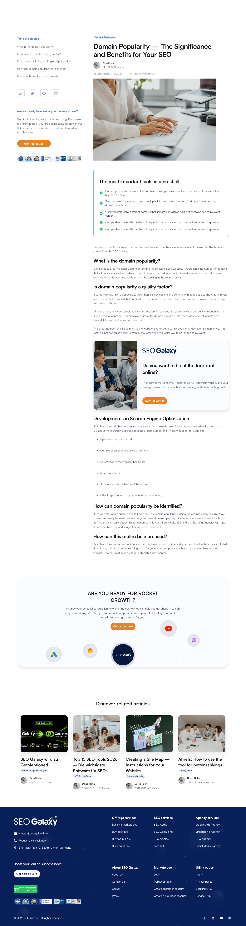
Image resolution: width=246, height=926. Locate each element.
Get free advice (34, 143)
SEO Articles (161, 838)
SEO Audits (160, 824)
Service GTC (203, 895)
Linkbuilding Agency (208, 831)
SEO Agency (203, 838)
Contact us (118, 881)
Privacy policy (204, 881)
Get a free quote (26, 873)
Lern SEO (159, 845)
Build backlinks (121, 845)
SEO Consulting (163, 831)
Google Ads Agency (208, 824)
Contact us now (123, 626)
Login (157, 874)
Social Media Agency (208, 845)
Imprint (200, 874)
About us (117, 874)
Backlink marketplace (124, 824)
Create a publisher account (170, 895)
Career (116, 888)
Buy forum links (121, 838)
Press (115, 895)
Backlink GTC (204, 888)
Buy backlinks (120, 831)
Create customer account (169, 888)
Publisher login (163, 881)
